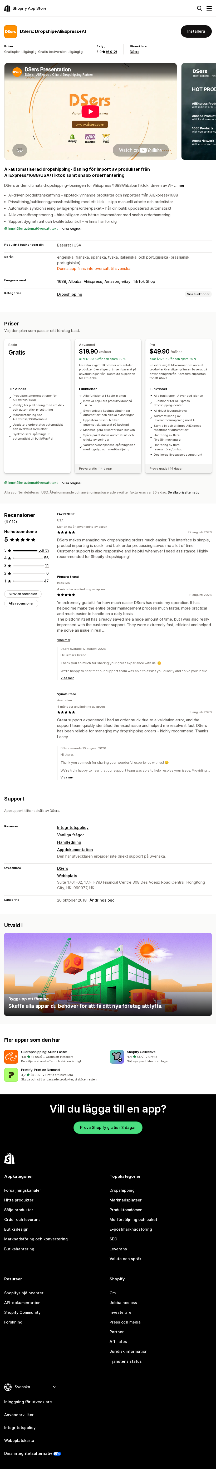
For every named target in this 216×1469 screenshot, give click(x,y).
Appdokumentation (75, 849)
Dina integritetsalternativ (28, 1453)
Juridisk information (129, 1351)
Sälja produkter (18, 1210)
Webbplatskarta (19, 1440)
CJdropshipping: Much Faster (44, 1052)
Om (113, 1293)
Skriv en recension (23, 594)
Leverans (118, 1249)
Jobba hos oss (123, 1302)
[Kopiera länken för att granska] (78, 514)
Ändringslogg (102, 900)
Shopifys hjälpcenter (23, 1293)
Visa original (71, 229)
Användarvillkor (19, 1414)
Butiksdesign (16, 1229)
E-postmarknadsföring (131, 1229)
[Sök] (199, 8)
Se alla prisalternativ (183, 492)
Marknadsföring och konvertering (36, 1239)
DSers (134, 52)
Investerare (120, 1312)
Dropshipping (69, 294)
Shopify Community (22, 1312)
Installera (196, 31)
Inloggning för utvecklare (28, 1402)
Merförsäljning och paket (133, 1219)
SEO (113, 1239)
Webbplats (67, 875)
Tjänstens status (126, 1361)
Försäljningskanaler (22, 1190)
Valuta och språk (125, 1258)
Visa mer (63, 640)
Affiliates (118, 1341)
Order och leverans (22, 1219)
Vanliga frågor (70, 835)
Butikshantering (19, 1249)
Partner (117, 1332)
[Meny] (209, 8)
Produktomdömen (126, 1210)
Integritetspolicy (73, 827)
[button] (55, 1057)
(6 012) (111, 52)
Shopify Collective (141, 1052)
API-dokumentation (22, 1302)
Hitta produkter (18, 1200)
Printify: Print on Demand (40, 1070)
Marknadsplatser (126, 1200)
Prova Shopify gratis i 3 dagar (108, 1127)
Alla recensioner (21, 603)
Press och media (125, 1322)
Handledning (69, 842)
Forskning (13, 1322)
